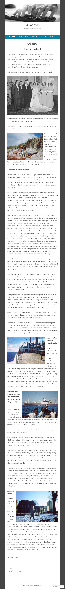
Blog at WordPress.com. (36, 585)
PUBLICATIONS (23, 36)
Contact (53, 36)
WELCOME (12, 36)
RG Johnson (32, 25)
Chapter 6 (14, 557)
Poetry (43, 36)
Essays (34, 36)
